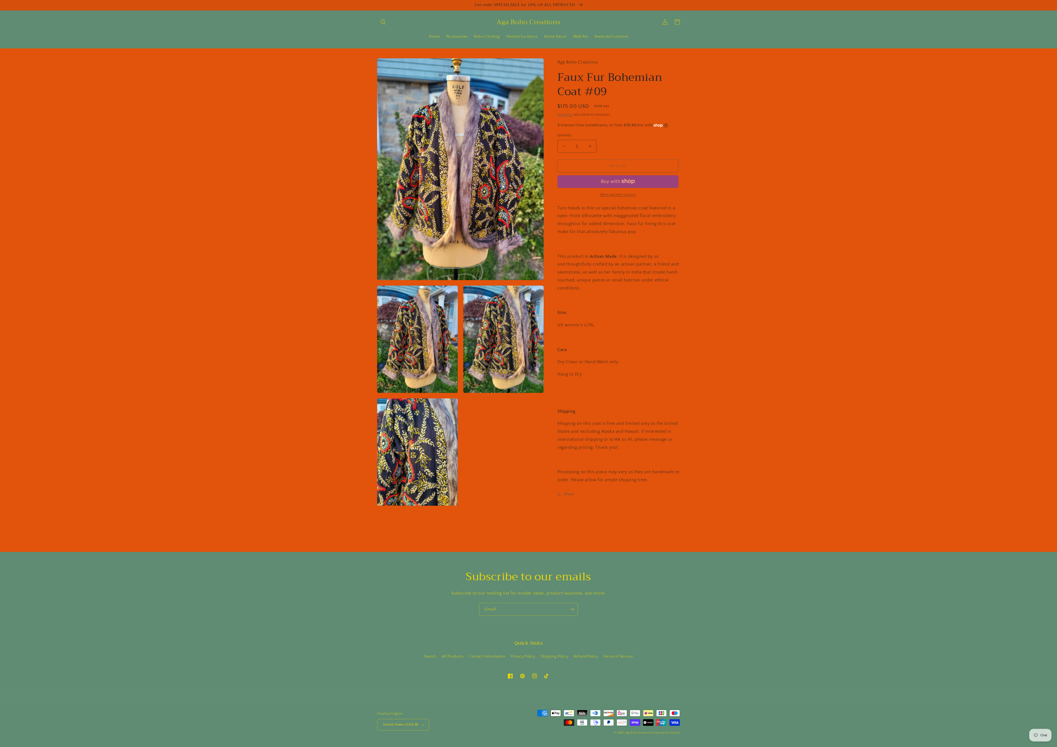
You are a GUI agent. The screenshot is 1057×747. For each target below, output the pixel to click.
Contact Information (487, 656)
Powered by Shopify (666, 732)
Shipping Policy (554, 656)
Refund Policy (586, 656)
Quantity (564, 135)
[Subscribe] (572, 609)
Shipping (564, 114)
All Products (452, 656)
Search (430, 656)
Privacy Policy (523, 656)
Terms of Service (618, 656)
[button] (383, 22)
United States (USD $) (400, 724)
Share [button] (569, 494)
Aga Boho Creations (638, 732)
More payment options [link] (618, 194)
